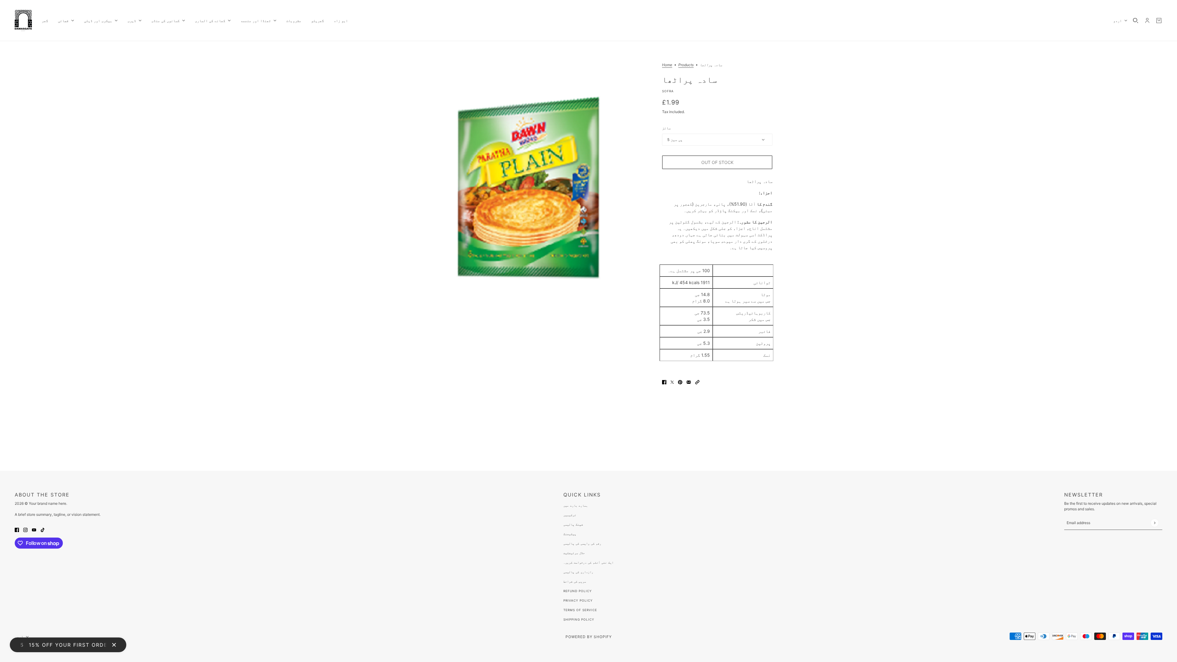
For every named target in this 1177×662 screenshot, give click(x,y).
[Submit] (1154, 523)
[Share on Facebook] (664, 381)
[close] (114, 644)
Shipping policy (578, 619)
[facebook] (16, 529)
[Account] (1147, 20)
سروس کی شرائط (574, 581)
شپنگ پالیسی (573, 524)
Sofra (668, 91)
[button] (697, 381)
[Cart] (1159, 20)
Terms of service (580, 610)
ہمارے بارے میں (575, 505)
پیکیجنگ (569, 534)
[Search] (1135, 20)
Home (667, 65)
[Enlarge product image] (528, 187)
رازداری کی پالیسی (578, 572)
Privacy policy (578, 600)
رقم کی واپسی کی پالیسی (582, 543)
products (686, 65)
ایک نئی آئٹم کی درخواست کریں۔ (588, 562)
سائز (666, 128)
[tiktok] (42, 529)
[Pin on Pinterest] (680, 381)
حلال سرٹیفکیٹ (574, 553)
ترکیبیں (569, 515)
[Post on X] (672, 381)
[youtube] (34, 529)
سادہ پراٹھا (689, 79)
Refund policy (577, 591)
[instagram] (25, 529)
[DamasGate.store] (23, 20)
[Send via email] (688, 381)
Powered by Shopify (589, 636)
